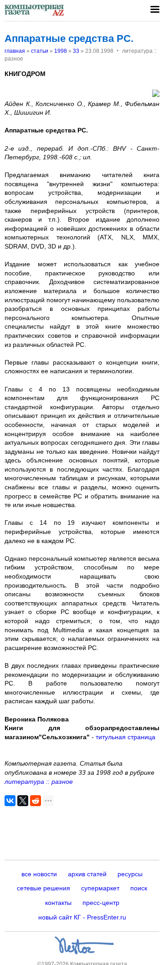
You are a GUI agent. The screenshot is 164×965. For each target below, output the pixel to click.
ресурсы (130, 874)
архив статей (87, 874)
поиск (138, 888)
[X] (22, 800)
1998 (60, 51)
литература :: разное (39, 781)
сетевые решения (43, 888)
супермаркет (100, 888)
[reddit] (35, 800)
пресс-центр (100, 902)
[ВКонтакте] (10, 800)
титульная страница (125, 737)
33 (76, 51)
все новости (39, 874)
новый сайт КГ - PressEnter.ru (82, 917)
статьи (39, 51)
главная (15, 51)
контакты (58, 902)
